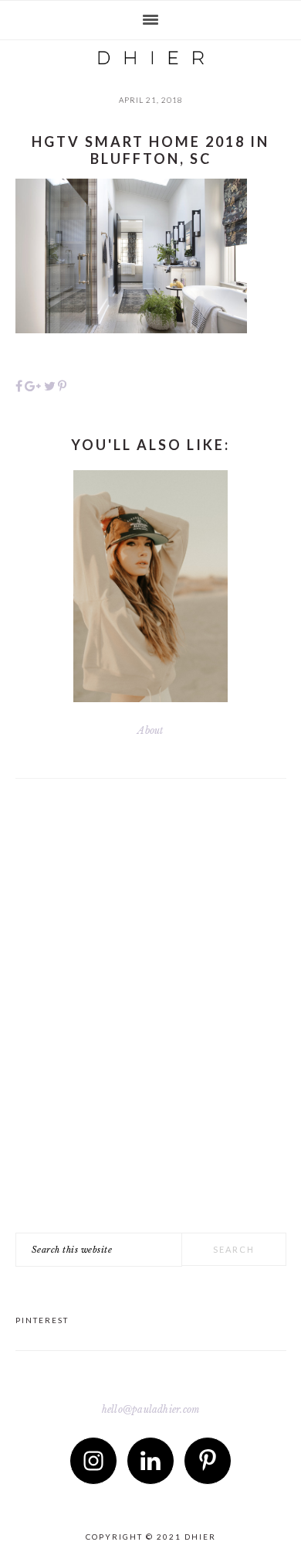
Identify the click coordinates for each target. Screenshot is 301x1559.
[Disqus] (150, 1018)
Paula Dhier (150, 54)
